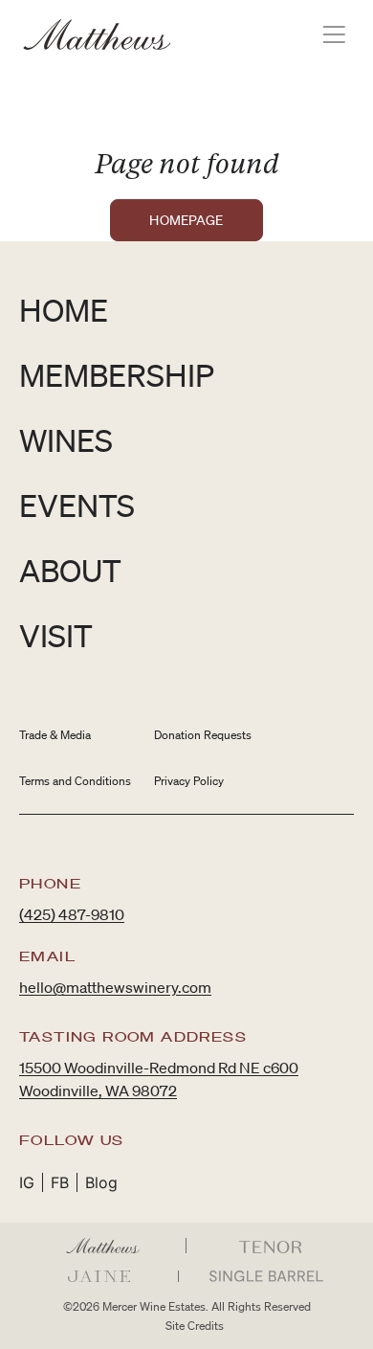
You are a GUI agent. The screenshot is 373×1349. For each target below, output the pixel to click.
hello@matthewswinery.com (115, 987)
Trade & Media (55, 735)
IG (26, 1182)
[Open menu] (334, 34)
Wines (66, 440)
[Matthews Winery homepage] (97, 34)
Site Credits (194, 1326)
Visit (56, 635)
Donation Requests (203, 735)
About (70, 570)
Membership (116, 375)
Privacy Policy (189, 781)
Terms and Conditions (75, 781)
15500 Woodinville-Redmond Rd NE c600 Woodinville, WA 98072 (158, 1079)
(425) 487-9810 (71, 914)
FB (60, 1182)
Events (77, 505)
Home (63, 309)
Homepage (186, 220)
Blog (101, 1182)
